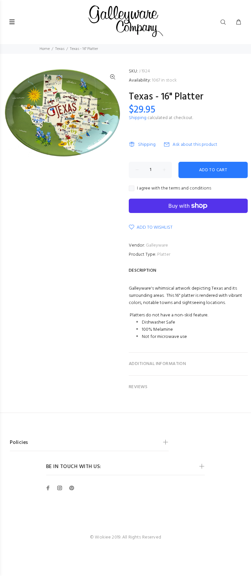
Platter (163, 254)
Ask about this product (195, 144)
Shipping (137, 118)
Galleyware (157, 245)
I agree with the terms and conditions (174, 188)
